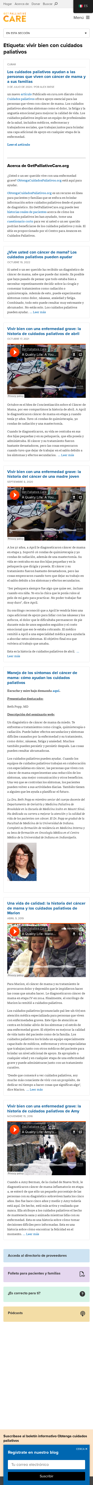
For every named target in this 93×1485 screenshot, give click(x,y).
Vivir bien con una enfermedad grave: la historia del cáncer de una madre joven (44, 474)
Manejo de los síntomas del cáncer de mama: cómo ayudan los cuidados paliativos (42, 677)
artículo (26, 93)
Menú (80, 17)
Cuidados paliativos (21, 98)
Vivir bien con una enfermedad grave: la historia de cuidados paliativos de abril (44, 331)
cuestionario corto (20, 221)
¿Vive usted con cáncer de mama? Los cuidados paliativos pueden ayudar (42, 255)
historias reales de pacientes (26, 211)
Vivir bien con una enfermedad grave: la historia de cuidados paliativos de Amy (44, 1109)
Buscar (48, 4)
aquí (56, 690)
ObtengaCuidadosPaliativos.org (39, 180)
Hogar (7, 4)
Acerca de (22, 4)
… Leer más (38, 311)
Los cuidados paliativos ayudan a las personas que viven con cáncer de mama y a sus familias (46, 76)
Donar (36, 4)
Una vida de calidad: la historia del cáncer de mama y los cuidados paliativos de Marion (46, 908)
